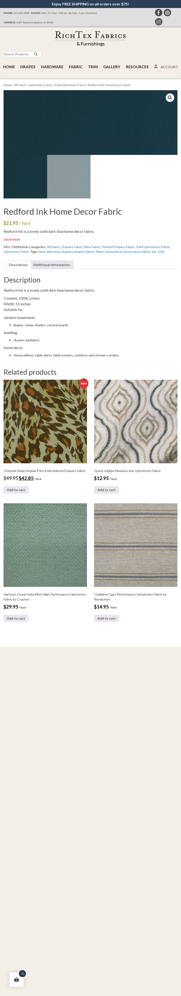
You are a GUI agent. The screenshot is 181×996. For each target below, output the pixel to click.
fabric (100, 252)
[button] (170, 97)
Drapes (28, 67)
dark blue (53, 252)
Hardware (52, 67)
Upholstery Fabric (41, 85)
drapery (67, 252)
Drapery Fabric (72, 247)
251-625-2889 (21, 13)
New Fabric (92, 247)
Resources (137, 67)
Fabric (75, 67)
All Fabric (20, 85)
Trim (93, 67)
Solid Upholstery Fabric (70, 85)
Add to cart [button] (16, 490)
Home (9, 67)
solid (160, 252)
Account (169, 67)
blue (42, 252)
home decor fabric (137, 252)
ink (154, 252)
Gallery (111, 67)
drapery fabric (84, 252)
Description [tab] (18, 265)
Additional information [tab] (51, 265)
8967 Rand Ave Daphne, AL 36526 (35, 22)
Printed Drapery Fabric (118, 247)
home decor (114, 252)
